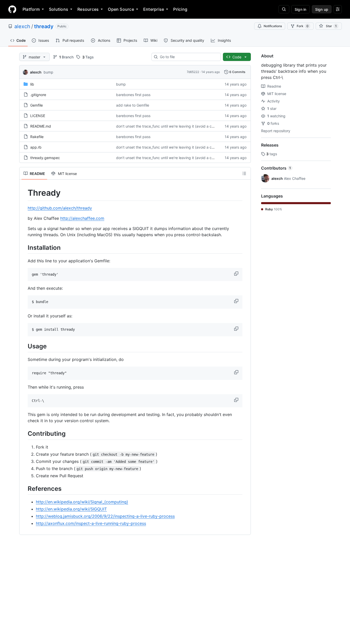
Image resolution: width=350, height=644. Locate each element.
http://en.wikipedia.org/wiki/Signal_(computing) (82, 501)
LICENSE (37, 115)
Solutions (58, 9)
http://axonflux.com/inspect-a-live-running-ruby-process (91, 523)
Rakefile (37, 136)
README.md (40, 126)
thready (44, 26)
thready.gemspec (45, 157)
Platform (31, 9)
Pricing (180, 9)
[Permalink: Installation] (24, 247)
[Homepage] (12, 9)
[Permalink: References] (24, 488)
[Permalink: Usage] (24, 346)
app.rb (36, 147)
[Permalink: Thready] (24, 192)
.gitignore (38, 94)
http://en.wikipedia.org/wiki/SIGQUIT (71, 509)
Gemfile (36, 105)
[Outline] (244, 173)
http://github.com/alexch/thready (60, 208)
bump (48, 72)
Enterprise (153, 9)
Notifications (273, 26)
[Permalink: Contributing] (24, 433)
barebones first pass (133, 94)
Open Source (121, 9)
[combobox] (188, 57)
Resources (88, 9)
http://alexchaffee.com (82, 218)
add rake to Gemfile (132, 105)
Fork (302, 26)
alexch (22, 26)
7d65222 (193, 72)
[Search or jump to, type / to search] (284, 9)
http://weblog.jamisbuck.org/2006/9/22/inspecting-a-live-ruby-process (105, 516)
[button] (236, 273)
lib (32, 84)
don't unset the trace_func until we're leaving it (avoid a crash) (168, 126)
